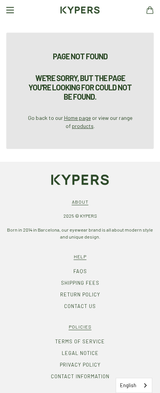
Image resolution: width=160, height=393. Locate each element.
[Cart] (150, 10)
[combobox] (134, 385)
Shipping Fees (80, 283)
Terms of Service (80, 341)
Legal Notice (80, 353)
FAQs (80, 271)
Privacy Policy (80, 365)
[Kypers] (80, 10)
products (83, 126)
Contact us (80, 306)
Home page (77, 117)
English (128, 385)
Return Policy (80, 294)
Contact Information (80, 376)
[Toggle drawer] (10, 10)
